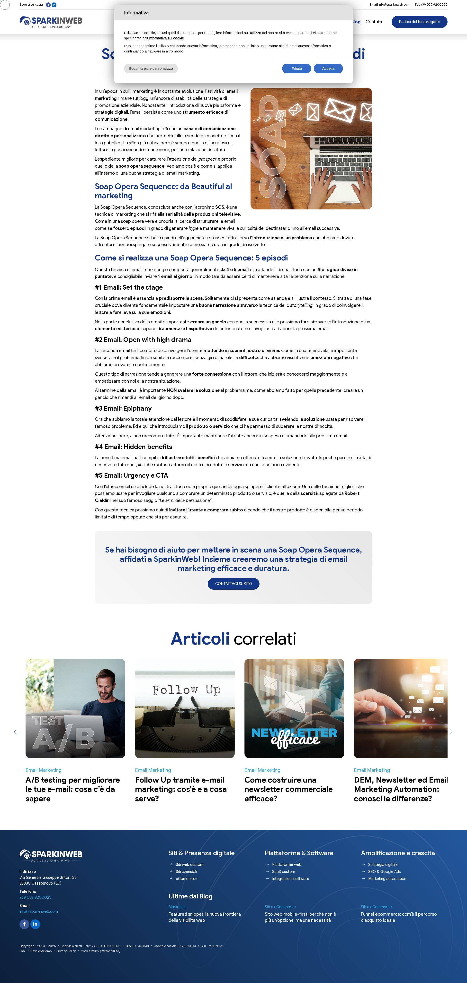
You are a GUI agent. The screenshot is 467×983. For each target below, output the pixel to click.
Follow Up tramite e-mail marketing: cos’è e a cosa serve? (175, 789)
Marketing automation (387, 878)
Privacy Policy (66, 951)
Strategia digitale (383, 864)
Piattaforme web (286, 864)
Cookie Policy (90, 951)
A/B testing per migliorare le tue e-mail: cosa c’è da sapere (66, 789)
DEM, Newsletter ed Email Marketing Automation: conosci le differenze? (395, 789)
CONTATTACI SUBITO (233, 583)
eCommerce (187, 878)
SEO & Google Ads (384, 871)
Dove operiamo (41, 951)
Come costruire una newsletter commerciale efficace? (282, 789)
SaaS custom (283, 871)
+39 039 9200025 (434, 4)
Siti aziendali (186, 871)
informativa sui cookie (166, 38)
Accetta (328, 68)
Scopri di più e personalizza (151, 68)
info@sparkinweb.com (394, 4)
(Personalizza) (110, 951)
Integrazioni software (290, 878)
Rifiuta (297, 68)
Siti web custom (189, 864)
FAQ (22, 951)
